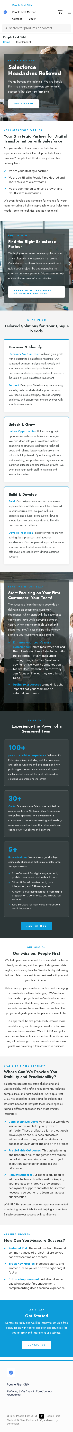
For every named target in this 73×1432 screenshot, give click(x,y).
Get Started (23, 103)
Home (6, 42)
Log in (32, 18)
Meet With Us (36, 925)
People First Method (24, 12)
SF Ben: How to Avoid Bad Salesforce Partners (33, 292)
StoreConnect (23, 42)
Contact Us (36, 1344)
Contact (17, 18)
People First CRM (22, 5)
